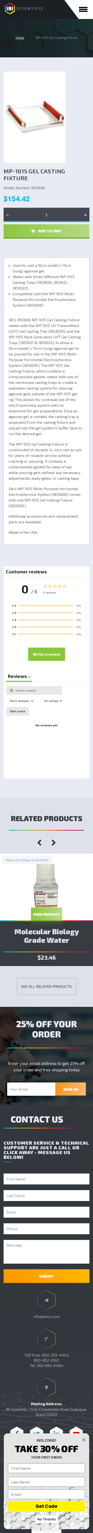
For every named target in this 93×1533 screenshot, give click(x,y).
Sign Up (70, 1089)
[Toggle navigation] (83, 9)
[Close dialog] (84, 1439)
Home (20, 38)
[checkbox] (17, 711)
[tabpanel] (46, 731)
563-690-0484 (50, 1365)
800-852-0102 (46, 1360)
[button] (46, 605)
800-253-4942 (55, 1355)
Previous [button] (39, 842)
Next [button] (53, 842)
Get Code (46, 1506)
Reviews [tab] (19, 676)
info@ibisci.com (46, 1316)
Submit (46, 1276)
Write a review (46, 654)
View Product (46, 914)
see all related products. (46, 986)
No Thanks (46, 1519)
